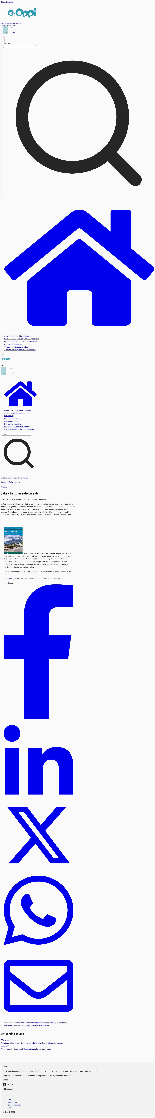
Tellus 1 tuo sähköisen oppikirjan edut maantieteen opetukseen (26, 1048)
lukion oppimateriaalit (27, 1023)
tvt (47, 1025)
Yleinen (4, 487)
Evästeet (10, 1108)
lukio (15, 1023)
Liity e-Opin (9, 578)
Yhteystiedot (11, 1102)
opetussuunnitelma (45, 1023)
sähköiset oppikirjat (23, 1025)
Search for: (7, 43)
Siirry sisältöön (7, 2)
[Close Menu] (2, 365)
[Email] (38, 1020)
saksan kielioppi (39, 1025)
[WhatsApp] (38, 950)
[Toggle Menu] (2, 354)
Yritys (8, 1099)
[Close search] (3, 39)
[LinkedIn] (38, 799)
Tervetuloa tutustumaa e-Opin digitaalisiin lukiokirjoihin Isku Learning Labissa (32, 1042)
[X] (38, 869)
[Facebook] (38, 719)
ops (55, 1023)
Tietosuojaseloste (13, 1105)
